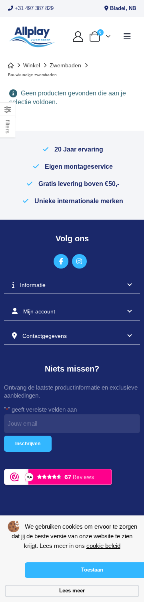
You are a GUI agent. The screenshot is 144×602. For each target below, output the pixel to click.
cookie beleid (103, 545)
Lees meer (72, 591)
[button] (127, 36)
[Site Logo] (32, 36)
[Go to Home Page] (11, 65)
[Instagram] (79, 261)
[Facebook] (61, 261)
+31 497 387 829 (33, 8)
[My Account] (78, 36)
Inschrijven (27, 443)
